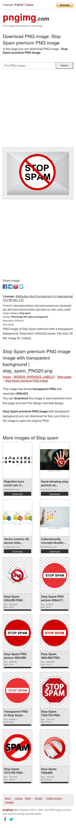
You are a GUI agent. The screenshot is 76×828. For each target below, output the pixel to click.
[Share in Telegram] (10, 286)
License (19, 798)
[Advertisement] (38, 110)
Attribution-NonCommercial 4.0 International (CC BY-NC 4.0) (38, 298)
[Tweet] (21, 286)
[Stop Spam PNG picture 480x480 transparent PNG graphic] (17, 632)
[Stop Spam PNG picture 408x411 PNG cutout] (54, 575)
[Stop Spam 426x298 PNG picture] (17, 575)
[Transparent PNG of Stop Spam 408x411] (17, 690)
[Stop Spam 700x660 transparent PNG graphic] (54, 748)
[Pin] (15, 286)
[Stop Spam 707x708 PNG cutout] (17, 747)
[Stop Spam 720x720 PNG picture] (54, 690)
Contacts (9, 802)
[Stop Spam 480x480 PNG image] (54, 632)
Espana (29, 4)
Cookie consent (54, 798)
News (28, 798)
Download (17, 493)
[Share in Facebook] (5, 286)
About (8, 798)
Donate (38, 798)
